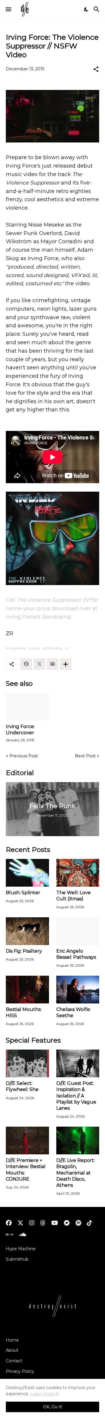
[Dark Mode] (86, 9)
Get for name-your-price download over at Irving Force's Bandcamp (52, 608)
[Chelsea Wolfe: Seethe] (77, 989)
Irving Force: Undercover (20, 729)
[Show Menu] (8, 9)
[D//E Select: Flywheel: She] (27, 1063)
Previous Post (23, 755)
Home (12, 1340)
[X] (39, 664)
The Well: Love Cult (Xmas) (73, 896)
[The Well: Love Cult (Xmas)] (77, 873)
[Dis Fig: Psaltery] (27, 931)
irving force (15, 648)
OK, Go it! (52, 1407)
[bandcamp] (67, 1223)
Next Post (85, 755)
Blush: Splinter (23, 892)
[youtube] (54, 1223)
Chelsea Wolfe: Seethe (73, 1012)
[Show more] (65, 664)
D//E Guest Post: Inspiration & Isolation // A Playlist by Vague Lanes (76, 1096)
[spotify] (78, 1223)
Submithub (17, 1259)
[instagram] (31, 1223)
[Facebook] (26, 664)
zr (67, 648)
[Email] (52, 664)
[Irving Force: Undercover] (27, 707)
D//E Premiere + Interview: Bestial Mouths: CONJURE (26, 1170)
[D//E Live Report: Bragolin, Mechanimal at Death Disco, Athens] (77, 1140)
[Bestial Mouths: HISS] (27, 989)
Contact (14, 1360)
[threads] (43, 1223)
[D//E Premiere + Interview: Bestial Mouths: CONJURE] (27, 1140)
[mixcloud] (9, 1235)
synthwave (52, 648)
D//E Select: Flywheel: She (22, 1086)
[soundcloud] (22, 1235)
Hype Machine (21, 1248)
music (34, 648)
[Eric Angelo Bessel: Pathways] (77, 931)
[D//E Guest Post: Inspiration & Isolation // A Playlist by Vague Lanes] (77, 1063)
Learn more (42, 1393)
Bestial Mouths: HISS (23, 1012)
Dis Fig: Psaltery (24, 951)
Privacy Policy (20, 1371)
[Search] (97, 9)
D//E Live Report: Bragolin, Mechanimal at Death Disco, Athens (75, 1173)
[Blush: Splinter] (27, 873)
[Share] (96, 69)
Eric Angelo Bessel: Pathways (76, 954)
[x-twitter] (20, 1223)
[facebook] (9, 1223)
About (12, 1350)
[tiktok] (89, 1223)
